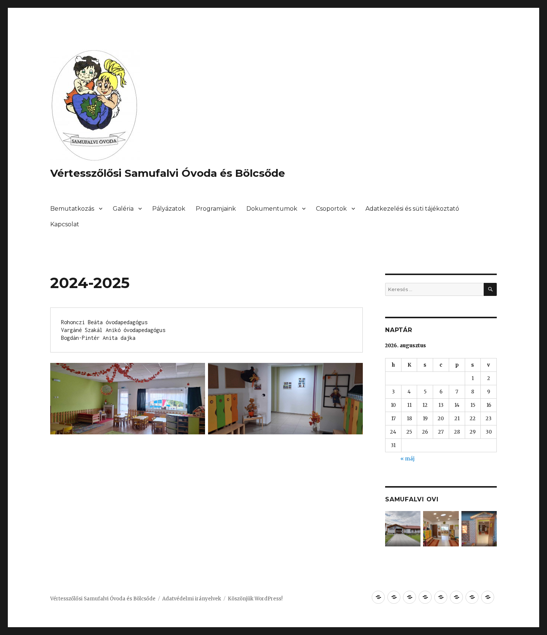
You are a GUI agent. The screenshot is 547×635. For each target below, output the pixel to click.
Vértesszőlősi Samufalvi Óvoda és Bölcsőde (167, 173)
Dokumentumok (271, 208)
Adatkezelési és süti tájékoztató (412, 208)
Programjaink (216, 208)
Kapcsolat (64, 224)
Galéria (123, 208)
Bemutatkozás (72, 208)
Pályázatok (168, 208)
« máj (407, 459)
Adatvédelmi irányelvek (191, 599)
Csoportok (331, 208)
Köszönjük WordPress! (255, 599)
